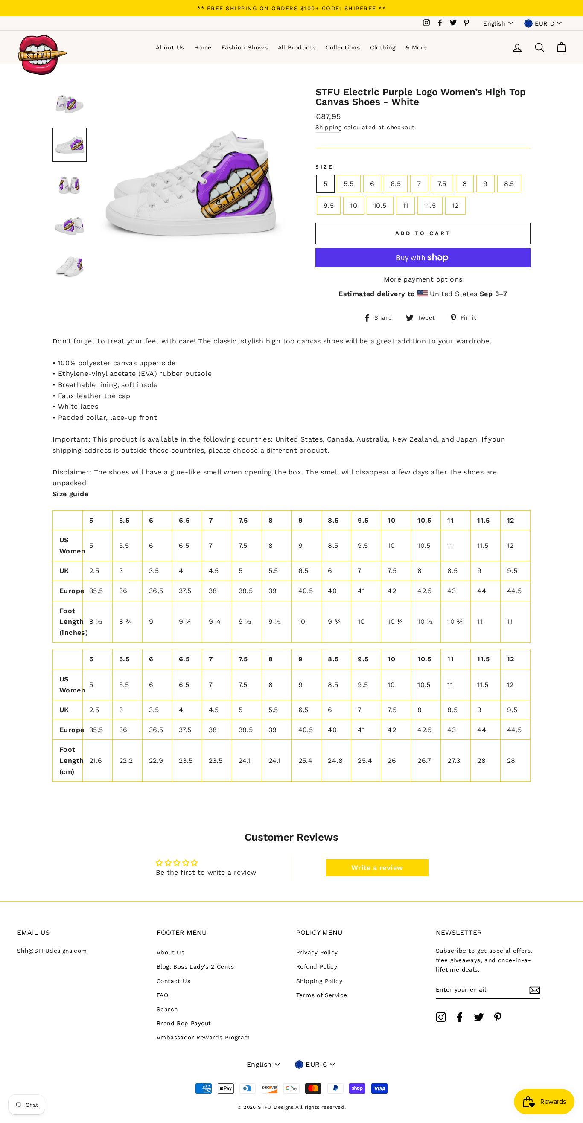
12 (455, 205)
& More (416, 47)
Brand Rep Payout (184, 1023)
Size (324, 167)
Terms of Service (321, 995)
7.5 (441, 184)
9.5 (329, 205)
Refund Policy (316, 966)
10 (353, 205)
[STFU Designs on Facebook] (460, 1017)
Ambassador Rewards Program (203, 1037)
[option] (291, 8)
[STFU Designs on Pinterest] (498, 1017)
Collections (343, 47)
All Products (297, 47)
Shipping (328, 127)
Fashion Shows (245, 47)
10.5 (380, 205)
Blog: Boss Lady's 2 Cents (195, 966)
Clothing (383, 47)
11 (405, 205)
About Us (170, 47)
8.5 (509, 184)
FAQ (162, 995)
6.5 (396, 184)
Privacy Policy (317, 952)
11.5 (430, 205)
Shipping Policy (319, 981)
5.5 (348, 184)
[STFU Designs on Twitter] (479, 1017)
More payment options (423, 279)
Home (203, 47)
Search (167, 1009)
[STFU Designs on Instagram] (441, 1017)
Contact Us (173, 981)
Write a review (377, 868)
